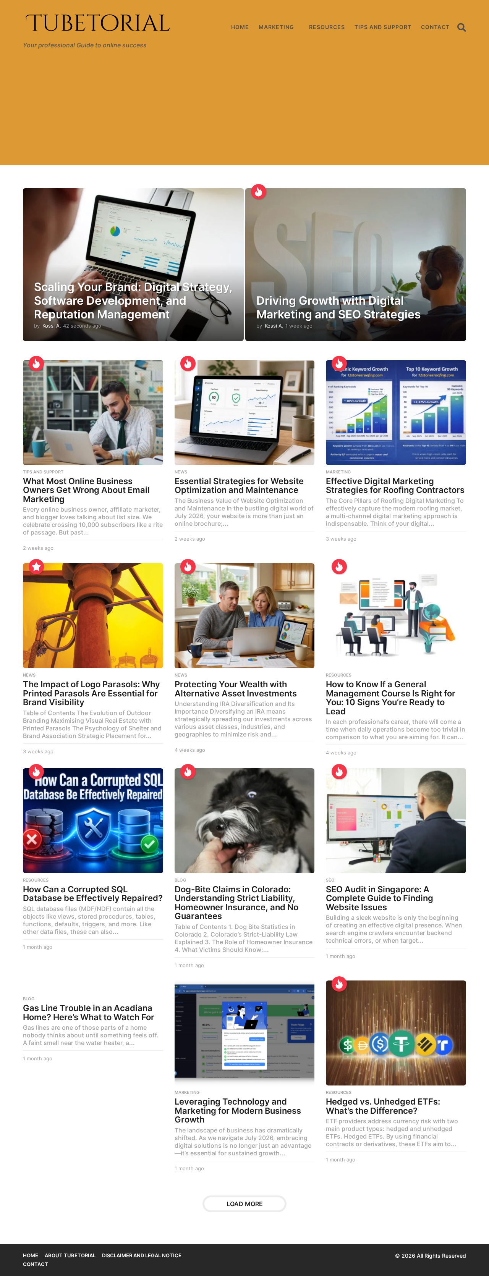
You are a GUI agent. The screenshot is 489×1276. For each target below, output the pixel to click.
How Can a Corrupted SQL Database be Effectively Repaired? (93, 893)
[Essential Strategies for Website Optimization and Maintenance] (245, 412)
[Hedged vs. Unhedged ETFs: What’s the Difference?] (396, 1032)
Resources (327, 27)
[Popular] (36, 566)
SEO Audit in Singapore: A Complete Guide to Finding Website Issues (379, 898)
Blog (180, 880)
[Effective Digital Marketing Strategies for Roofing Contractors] (396, 412)
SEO (330, 880)
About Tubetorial (70, 1255)
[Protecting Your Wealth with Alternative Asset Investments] (245, 615)
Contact (435, 27)
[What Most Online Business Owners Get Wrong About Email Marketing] (93, 412)
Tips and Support (383, 27)
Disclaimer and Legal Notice (141, 1255)
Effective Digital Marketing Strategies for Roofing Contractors (395, 485)
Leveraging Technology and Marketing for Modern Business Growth (238, 1110)
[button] (461, 27)
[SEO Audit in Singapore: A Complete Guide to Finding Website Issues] (396, 820)
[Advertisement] (244, 111)
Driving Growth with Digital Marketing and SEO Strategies (338, 307)
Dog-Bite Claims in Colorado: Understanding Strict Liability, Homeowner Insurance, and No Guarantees (236, 902)
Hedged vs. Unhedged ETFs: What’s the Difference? (383, 1106)
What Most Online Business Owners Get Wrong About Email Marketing (86, 490)
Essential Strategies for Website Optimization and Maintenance (239, 485)
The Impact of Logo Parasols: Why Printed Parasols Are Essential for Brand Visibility (91, 693)
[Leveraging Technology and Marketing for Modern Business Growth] (245, 1032)
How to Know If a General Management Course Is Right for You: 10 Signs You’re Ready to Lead (390, 697)
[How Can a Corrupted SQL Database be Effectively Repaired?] (93, 820)
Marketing (276, 27)
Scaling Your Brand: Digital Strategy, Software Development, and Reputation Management (133, 300)
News (181, 472)
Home (240, 27)
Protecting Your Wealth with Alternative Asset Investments (236, 688)
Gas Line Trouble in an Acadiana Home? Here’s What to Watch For (88, 1012)
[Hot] (258, 191)
